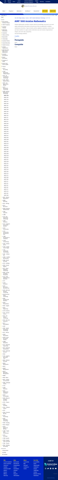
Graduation (4, 33)
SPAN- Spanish (6, 438)
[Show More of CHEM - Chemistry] (2, 220)
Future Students (7, 463)
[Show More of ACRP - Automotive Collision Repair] (2, 71)
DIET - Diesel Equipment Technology (5, 269)
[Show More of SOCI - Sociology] (2, 435)
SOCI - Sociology (5, 436)
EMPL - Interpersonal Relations (6, 299)
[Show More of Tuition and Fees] (1, 35)
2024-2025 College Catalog (19, 17)
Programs (11, 11)
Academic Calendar (4, 27)
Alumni (5, 472)
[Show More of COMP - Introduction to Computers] (2, 236)
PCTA (4, 385)
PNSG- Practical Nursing (6, 413)
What (15, 460)
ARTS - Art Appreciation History (5, 84)
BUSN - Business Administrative (6, 209)
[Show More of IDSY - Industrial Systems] (2, 350)
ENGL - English (6, 305)
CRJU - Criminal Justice (6, 244)
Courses (4, 66)
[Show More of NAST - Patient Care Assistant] (2, 379)
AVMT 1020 (6, 103)
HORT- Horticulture (5, 335)
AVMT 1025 (6, 107)
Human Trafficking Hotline (36, 470)
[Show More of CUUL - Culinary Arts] (2, 254)
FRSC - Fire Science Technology (5, 317)
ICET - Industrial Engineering (6, 345)
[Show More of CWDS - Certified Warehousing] (2, 257)
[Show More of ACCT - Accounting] (2, 68)
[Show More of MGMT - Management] (2, 368)
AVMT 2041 (6, 135)
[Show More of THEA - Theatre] (2, 443)
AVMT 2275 (6, 175)
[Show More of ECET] (2, 280)
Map (25, 463)
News (15, 472)
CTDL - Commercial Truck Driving (5, 251)
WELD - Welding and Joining (6, 446)
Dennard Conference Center (26, 467)
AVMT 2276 (6, 191)
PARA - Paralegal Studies (6, 383)
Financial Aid (36, 11)
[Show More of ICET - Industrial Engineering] (2, 344)
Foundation (48, 1)
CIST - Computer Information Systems (6, 225)
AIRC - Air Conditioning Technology (5, 76)
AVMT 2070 (6, 143)
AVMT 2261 (6, 187)
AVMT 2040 (6, 133)
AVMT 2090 (6, 155)
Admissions (19, 11)
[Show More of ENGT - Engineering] (2, 307)
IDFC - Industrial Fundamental (6, 348)
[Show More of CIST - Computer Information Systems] (2, 223)
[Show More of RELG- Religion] (2, 424)
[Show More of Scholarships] (1, 38)
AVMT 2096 (6, 161)
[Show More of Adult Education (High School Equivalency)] (1, 50)
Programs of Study (4, 61)
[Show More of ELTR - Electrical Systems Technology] (2, 290)
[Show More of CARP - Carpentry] (2, 211)
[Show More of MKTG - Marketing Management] (2, 371)
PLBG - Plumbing (5, 405)
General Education (6, 43)
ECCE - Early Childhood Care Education (6, 278)
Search (2, 17)
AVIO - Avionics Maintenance (6, 198)
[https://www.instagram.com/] (45, 468)
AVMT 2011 (6, 121)
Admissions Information (4, 30)
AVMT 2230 (6, 167)
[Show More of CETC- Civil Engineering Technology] (2, 216)
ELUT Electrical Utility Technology (6, 295)
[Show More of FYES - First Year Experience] (2, 320)
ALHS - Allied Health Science (6, 80)
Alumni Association (4, 58)
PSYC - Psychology (5, 416)
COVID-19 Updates (6, 24)
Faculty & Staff (7, 468)
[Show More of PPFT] (2, 410)
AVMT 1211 (6, 117)
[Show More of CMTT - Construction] (2, 228)
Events (15, 467)
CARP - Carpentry (5, 212)
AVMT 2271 (6, 189)
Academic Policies (6, 41)
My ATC (5, 1)
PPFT (4, 410)
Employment (17, 465)
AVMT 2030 (6, 131)
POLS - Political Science (6, 408)
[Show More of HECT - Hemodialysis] (2, 323)
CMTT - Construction (6, 229)
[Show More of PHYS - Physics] (2, 402)
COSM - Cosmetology (6, 241)
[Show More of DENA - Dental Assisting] (2, 260)
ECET (4, 280)
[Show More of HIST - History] (2, 332)
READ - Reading (6, 422)
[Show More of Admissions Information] (1, 29)
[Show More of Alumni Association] (1, 57)
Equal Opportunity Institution (36, 465)
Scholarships (5, 39)
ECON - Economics (5, 283)
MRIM (4, 375)
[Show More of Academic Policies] (1, 40)
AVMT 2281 (6, 193)
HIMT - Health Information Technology (6, 329)
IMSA (4, 354)
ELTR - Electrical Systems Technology (6, 291)
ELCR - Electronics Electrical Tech (6, 287)
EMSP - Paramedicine (6, 303)
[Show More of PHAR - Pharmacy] (2, 387)
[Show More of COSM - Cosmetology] (2, 240)
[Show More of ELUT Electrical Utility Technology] (2, 294)
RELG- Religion (6, 424)
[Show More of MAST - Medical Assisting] (2, 360)
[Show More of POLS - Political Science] (2, 407)
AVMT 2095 (6, 157)
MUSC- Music (5, 377)
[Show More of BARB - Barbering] (2, 200)
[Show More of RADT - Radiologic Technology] (2, 418)
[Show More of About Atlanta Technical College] (1, 21)
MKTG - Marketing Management (6, 372)
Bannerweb (16, 462)
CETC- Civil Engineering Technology (5, 217)
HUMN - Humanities (5, 342)
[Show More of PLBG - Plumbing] (2, 404)
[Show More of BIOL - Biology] (2, 203)
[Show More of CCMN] (2, 214)
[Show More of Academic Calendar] (1, 26)
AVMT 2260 (6, 171)
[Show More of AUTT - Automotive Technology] (2, 87)
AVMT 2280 (6, 177)
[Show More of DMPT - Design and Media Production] (2, 272)
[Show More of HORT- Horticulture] (2, 334)
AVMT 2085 (6, 151)
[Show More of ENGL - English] (2, 305)
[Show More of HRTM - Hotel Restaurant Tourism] (2, 337)
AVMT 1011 (6, 101)
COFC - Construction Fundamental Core (6, 233)
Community (26, 462)
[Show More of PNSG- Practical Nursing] (2, 412)
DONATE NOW (52, 11)
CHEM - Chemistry (5, 221)
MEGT (4, 366)
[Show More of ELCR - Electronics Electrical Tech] (2, 286)
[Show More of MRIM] (2, 375)
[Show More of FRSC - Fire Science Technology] (2, 315)
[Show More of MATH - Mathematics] (2, 363)
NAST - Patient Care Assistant (6, 380)
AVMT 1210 (6, 115)
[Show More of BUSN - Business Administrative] (2, 208)
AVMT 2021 (6, 125)
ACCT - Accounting (5, 69)
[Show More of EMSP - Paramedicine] (2, 302)
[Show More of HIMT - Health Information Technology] (2, 328)
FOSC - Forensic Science (6, 313)
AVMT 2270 (6, 173)
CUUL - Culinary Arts (6, 254)
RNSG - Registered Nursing (5, 428)
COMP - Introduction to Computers (6, 237)
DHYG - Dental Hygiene (6, 266)
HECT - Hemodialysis (6, 324)
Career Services (18, 1)
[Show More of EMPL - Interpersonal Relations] (2, 298)
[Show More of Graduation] (1, 32)
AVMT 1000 (6, 95)
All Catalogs (4, 454)
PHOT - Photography (6, 395)
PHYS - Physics (6, 402)
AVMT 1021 (6, 105)
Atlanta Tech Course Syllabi (5, 64)
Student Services (5, 45)
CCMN (4, 214)
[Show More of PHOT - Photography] (2, 395)
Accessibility (36, 462)
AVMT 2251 (6, 185)
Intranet (15, 470)
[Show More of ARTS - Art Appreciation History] (2, 83)
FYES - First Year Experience (6, 320)
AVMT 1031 (6, 113)
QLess (14, 1)
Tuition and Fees (5, 35)
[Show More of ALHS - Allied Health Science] (2, 79)
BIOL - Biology (6, 203)
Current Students (8, 462)
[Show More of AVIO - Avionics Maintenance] (2, 197)
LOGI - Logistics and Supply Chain (6, 357)
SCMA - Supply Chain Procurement (6, 432)
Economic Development (5, 55)
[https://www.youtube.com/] (56, 468)
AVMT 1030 (6, 111)
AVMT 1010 (6, 99)
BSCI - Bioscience (5, 206)
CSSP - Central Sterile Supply (6, 247)
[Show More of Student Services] (1, 44)
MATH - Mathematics (6, 364)
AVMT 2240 (6, 169)
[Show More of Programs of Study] (1, 60)
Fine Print (36, 460)
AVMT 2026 (6, 129)
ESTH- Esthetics (6, 310)
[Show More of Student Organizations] (1, 46)
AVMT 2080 (6, 147)
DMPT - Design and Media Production (6, 273)
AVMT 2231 (6, 183)
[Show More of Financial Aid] (1, 36)
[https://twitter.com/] (48, 468)
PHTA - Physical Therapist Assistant (6, 399)
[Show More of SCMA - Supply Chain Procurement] (2, 430)
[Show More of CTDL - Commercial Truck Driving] (2, 249)
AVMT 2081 (6, 149)
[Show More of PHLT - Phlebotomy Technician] (2, 390)
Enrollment (27, 11)
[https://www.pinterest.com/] (53, 468)
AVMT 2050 (6, 137)
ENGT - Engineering (5, 308)
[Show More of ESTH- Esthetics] (2, 310)
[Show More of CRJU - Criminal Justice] (2, 243)
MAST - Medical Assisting (6, 361)
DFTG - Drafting (6, 263)
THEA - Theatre (6, 443)
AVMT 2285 (6, 179)
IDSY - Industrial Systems (6, 351)
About (4, 11)
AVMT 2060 (6, 139)
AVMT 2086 (6, 153)
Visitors (5, 470)
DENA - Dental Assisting (6, 261)
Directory (42, 1)
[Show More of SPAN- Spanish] (2, 438)
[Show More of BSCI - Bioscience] (2, 205)
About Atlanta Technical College (6, 22)
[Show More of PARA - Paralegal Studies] (2, 382)
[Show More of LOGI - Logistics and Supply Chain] (2, 356)
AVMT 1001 (6, 97)
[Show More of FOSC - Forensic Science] (2, 312)
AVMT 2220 (6, 165)
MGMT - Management (6, 369)
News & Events (9, 1)
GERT (4, 326)
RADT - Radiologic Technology (5, 419)
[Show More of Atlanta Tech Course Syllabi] (1, 63)
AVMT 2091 (6, 159)
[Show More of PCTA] (2, 385)
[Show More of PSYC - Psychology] (2, 415)
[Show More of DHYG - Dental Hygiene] (2, 265)
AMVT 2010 (6, 119)
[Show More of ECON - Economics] (2, 282)
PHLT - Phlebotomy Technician (5, 392)
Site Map (4, 452)
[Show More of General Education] (1, 42)
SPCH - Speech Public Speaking (6, 441)
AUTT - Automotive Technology (5, 88)
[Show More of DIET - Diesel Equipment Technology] (2, 268)
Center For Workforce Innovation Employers (28, 1)
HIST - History (6, 332)
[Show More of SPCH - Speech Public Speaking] (2, 440)
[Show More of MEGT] (2, 366)
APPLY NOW (45, 11)
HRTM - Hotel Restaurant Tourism (6, 338)
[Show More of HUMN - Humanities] (2, 341)
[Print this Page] (56, 15)
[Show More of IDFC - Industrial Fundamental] (2, 347)
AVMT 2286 (6, 195)
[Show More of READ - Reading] (2, 422)
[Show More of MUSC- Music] (2, 377)
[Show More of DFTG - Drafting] (2, 263)
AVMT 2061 (6, 141)
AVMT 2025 (6, 127)
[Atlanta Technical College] (29, 6)
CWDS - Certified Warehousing (6, 258)
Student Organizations (5, 47)
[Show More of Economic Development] (1, 54)
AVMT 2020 (6, 123)
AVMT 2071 (6, 145)
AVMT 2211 (6, 181)
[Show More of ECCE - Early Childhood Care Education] (2, 276)
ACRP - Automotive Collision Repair (6, 72)
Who (5, 460)
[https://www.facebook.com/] (50, 468)
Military (5, 473)
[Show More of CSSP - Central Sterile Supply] (2, 246)
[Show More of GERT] (2, 326)
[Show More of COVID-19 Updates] (1, 24)
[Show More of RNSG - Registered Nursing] (2, 426)
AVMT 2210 (6, 163)
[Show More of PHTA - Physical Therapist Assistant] (2, 398)
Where (25, 460)
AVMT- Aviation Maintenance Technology (6, 92)
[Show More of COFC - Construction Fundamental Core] (2, 231)
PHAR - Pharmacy (5, 388)
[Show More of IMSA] (2, 354)
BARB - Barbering (5, 201)
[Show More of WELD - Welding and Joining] (2, 445)
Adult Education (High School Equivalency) (5, 51)
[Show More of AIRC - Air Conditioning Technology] (2, 75)
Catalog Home (5, 450)
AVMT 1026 (6, 109)
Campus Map (36, 1)
